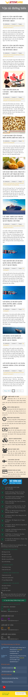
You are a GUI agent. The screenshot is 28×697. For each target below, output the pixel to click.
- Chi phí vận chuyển (5, 590)
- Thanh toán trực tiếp (6, 575)
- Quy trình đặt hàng (5, 561)
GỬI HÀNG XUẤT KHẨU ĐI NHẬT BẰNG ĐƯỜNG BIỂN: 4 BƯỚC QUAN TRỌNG (12, 338)
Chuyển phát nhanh (6, 25)
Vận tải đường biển (10, 142)
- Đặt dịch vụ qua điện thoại (7, 559)
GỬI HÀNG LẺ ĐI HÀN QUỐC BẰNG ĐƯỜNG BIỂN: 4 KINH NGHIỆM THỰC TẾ (12, 304)
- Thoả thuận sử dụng (6, 567)
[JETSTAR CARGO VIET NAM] (14, 2)
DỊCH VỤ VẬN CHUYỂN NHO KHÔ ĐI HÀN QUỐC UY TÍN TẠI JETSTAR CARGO (13, 19)
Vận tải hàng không (11, 100)
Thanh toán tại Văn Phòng (7, 681)
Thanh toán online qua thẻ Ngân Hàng (10, 678)
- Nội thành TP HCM (5, 585)
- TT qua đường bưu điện (6, 580)
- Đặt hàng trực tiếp (5, 552)
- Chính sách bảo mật (5, 569)
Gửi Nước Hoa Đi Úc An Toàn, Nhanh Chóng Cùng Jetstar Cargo (14, 365)
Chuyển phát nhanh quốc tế (16, 25)
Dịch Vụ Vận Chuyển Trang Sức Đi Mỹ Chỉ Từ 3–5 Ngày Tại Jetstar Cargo (13, 48)
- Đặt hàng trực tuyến (6, 554)
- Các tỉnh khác (4, 588)
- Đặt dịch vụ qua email (6, 556)
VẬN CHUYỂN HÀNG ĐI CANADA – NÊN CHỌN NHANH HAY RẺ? (13, 92)
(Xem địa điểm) (20, 493)
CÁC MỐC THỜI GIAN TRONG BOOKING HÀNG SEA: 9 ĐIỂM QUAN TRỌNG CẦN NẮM (13, 219)
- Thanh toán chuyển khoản (7, 577)
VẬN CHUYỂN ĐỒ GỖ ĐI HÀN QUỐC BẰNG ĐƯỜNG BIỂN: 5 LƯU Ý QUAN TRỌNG (13, 263)
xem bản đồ (19, 649)
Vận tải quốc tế (10, 27)
